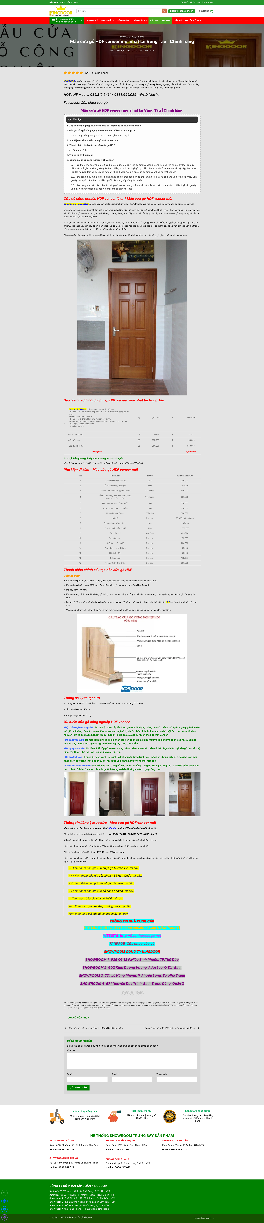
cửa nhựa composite (119, 1005)
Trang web (161, 1074)
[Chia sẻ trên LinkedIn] (141, 993)
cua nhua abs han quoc (101, 1005)
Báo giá (154, 20)
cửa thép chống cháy (106, 906)
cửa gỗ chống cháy (105, 913)
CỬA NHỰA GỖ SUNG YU (163, 1005)
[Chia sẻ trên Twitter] (127, 993)
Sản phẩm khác (205, 2)
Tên (69, 1074)
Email (115, 1074)
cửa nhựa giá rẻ (146, 1005)
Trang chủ (91, 20)
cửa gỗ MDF (104, 898)
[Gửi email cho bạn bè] (132, 993)
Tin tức (166, 20)
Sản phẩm (123, 20)
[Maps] (4, 1218)
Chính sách (138, 20)
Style (132, 37)
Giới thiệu (106, 20)
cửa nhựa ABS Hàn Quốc (115, 875)
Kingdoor (113, 828)
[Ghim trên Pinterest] (137, 993)
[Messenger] (4, 1209)
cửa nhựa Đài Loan (111, 883)
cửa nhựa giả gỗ (133, 1005)
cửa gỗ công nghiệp (110, 891)
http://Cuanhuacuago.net (140, 936)
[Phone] (4, 1193)
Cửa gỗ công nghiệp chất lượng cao (145, 1003)
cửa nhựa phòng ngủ (181, 1005)
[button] (206, 11)
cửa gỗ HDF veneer (167, 1003)
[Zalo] (4, 1201)
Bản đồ (184, 2)
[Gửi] (164, 11)
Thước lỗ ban (193, 20)
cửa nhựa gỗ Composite (112, 868)
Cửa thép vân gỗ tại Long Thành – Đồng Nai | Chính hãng (95, 1028)
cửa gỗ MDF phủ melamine (81, 1005)
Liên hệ (178, 20)
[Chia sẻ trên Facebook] (123, 993)
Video (193, 2)
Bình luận (72, 1050)
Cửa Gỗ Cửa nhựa (145, 51)
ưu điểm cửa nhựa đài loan (100, 1008)
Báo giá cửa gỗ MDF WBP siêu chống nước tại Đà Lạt (170, 1028)
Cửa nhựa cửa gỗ (141, 944)
